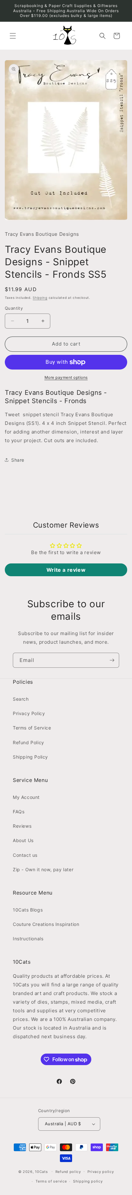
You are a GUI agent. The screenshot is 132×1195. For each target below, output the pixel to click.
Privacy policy (100, 1171)
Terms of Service (32, 727)
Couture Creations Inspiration (46, 924)
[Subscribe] (112, 660)
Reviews (22, 826)
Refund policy (68, 1171)
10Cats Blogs (28, 909)
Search (21, 699)
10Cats (41, 1171)
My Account (26, 797)
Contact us (25, 855)
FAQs (18, 811)
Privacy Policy (29, 713)
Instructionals (28, 938)
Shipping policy (88, 1181)
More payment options (66, 377)
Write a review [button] (66, 570)
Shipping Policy (30, 757)
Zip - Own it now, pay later (43, 869)
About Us (23, 840)
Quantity (14, 308)
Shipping (40, 297)
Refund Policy (28, 742)
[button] (13, 36)
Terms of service (51, 1181)
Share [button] (17, 460)
